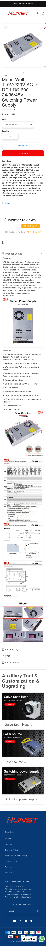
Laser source (14, 762)
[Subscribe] (37, 911)
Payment (8, 844)
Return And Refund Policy (16, 855)
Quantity (5, 131)
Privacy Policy (11, 861)
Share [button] (7, 203)
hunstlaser (18, 941)
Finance (8, 872)
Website (8, 867)
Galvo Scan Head (17, 724)
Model (4, 119)
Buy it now (23, 153)
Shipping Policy (11, 850)
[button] (3, 13)
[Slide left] (17, 72)
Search (8, 838)
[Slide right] (28, 72)
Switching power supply (21, 799)
